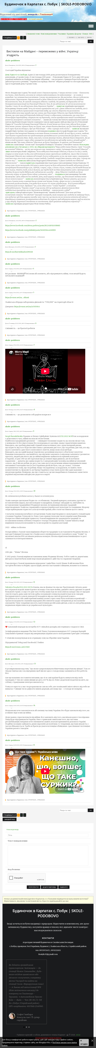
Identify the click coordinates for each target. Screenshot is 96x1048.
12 (34, 622)
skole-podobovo (12, 60)
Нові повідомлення (49, 34)
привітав (60, 106)
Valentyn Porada (12, 587)
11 (34, 582)
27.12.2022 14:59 (66, 436)
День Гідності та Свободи (16, 75)
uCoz (78, 1035)
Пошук (85, 34)
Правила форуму (74, 34)
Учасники (62, 34)
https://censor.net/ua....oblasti (17, 297)
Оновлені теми (33, 34)
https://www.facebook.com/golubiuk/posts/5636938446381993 (30, 230)
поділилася (60, 174)
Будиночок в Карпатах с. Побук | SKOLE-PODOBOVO (48, 4)
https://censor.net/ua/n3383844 (27, 307)
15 (34, 745)
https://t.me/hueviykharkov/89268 (19, 252)
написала (10, 145)
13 (35, 664)
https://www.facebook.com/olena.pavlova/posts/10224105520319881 (32, 226)
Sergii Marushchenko (14, 436)
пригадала (10, 192)
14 (34, 705)
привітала (30, 163)
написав (75, 129)
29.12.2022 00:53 (25, 587)
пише (8, 152)
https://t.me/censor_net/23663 (17, 647)
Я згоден (84, 1042)
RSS (90, 34)
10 (34, 491)
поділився (52, 131)
